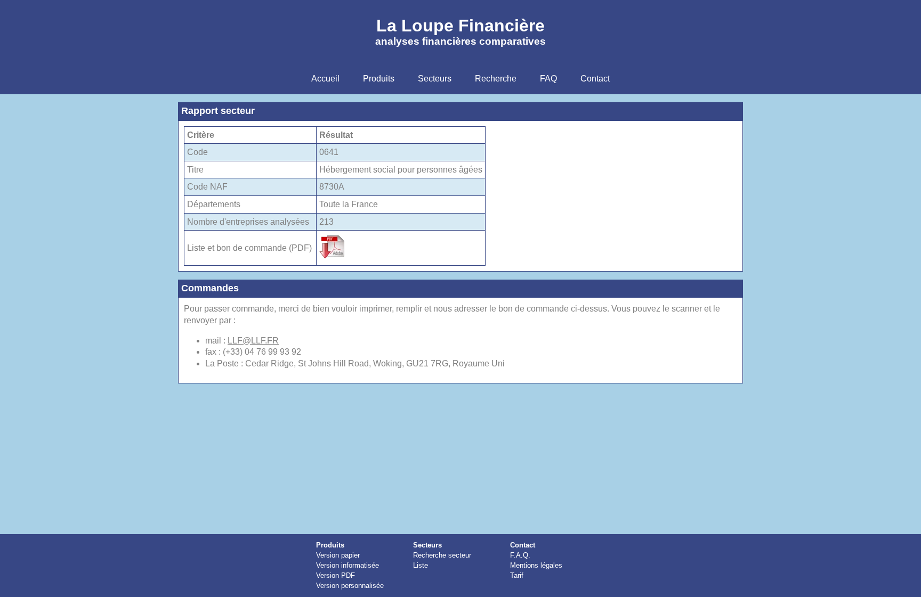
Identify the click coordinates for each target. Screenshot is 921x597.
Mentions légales (536, 565)
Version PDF (335, 575)
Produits (330, 545)
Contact (522, 545)
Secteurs (427, 545)
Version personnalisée (350, 586)
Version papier (338, 555)
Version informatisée (347, 565)
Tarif (516, 575)
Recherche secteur (442, 555)
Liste (420, 565)
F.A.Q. (520, 555)
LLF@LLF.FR (253, 340)
